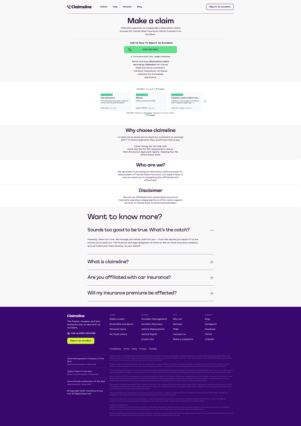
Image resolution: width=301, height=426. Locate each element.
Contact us (179, 334)
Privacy (143, 349)
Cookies (153, 349)
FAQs (176, 329)
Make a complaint (183, 339)
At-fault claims (118, 334)
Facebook (210, 329)
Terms (126, 349)
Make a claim (117, 319)
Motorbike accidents (121, 324)
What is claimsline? (107, 262)
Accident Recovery (151, 324)
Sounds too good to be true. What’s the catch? (138, 230)
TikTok (208, 334)
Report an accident (220, 7)
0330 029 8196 (87, 333)
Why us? (177, 319)
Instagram (211, 324)
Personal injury (118, 329)
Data (134, 349)
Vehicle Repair (149, 334)
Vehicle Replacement (153, 329)
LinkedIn (209, 339)
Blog (139, 7)
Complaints (115, 349)
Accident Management (154, 319)
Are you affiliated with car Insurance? (129, 278)
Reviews (127, 7)
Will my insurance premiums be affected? (131, 293)
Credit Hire (147, 339)
